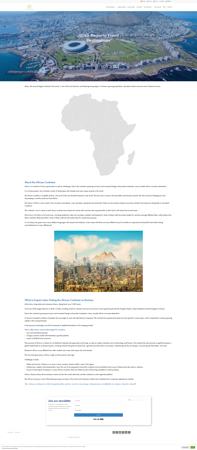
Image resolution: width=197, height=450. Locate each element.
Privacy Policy (17, 432)
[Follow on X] (129, 432)
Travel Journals (157, 7)
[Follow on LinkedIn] (126, 432)
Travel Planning (147, 7)
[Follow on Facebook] (117, 432)
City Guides (139, 7)
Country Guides (131, 7)
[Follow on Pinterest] (123, 432)
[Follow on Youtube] (120, 432)
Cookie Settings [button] (185, 447)
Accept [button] (192, 447)
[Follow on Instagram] (114, 432)
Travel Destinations (110, 7)
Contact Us (169, 7)
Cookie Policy (10, 432)
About (164, 7)
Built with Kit (98, 419)
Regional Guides (122, 7)
